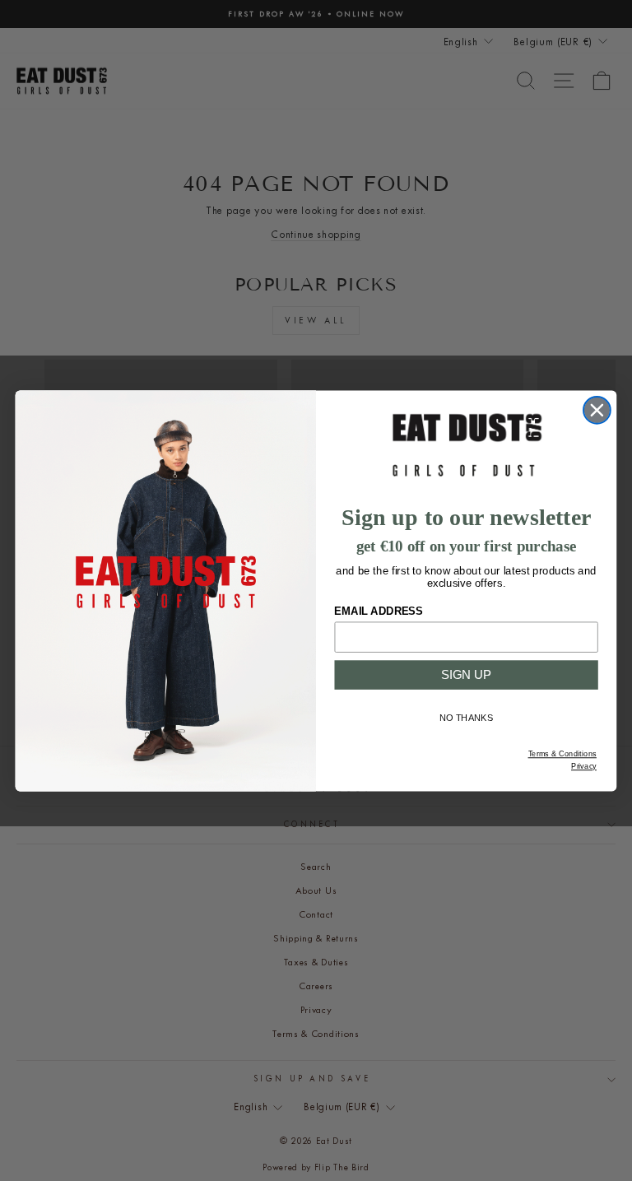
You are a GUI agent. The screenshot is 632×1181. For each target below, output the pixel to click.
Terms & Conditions (562, 754)
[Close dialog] (597, 409)
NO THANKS (466, 718)
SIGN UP (466, 674)
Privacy (584, 766)
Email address (378, 611)
